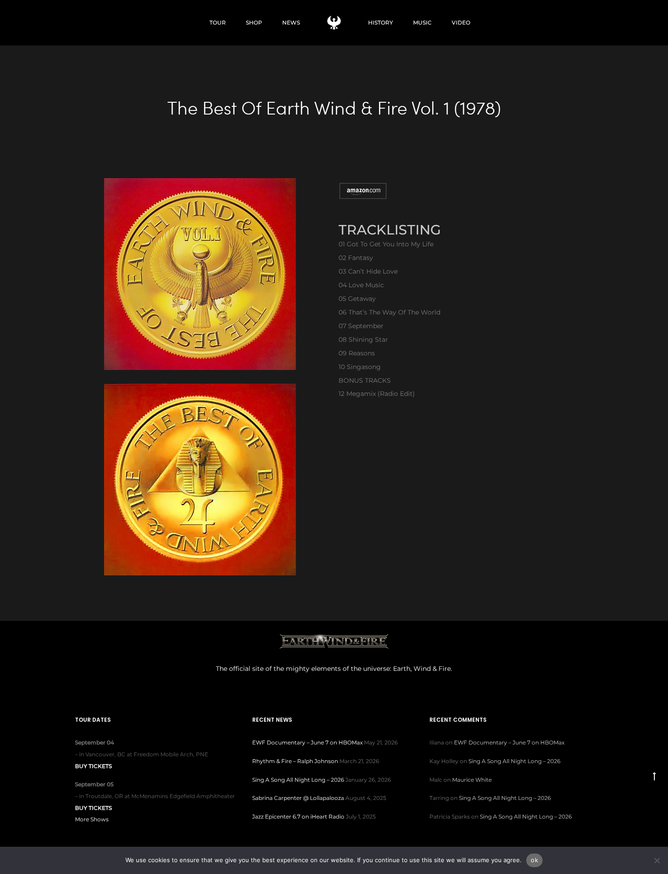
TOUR (217, 22)
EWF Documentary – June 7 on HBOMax (307, 742)
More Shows (92, 819)
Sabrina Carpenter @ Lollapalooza (298, 797)
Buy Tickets (93, 766)
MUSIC (422, 22)
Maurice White (472, 779)
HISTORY (380, 22)
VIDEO (461, 22)
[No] (656, 860)
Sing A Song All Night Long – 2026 (298, 779)
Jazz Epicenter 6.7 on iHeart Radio (298, 816)
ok (534, 860)
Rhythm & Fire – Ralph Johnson (295, 761)
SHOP (254, 22)
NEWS (291, 22)
